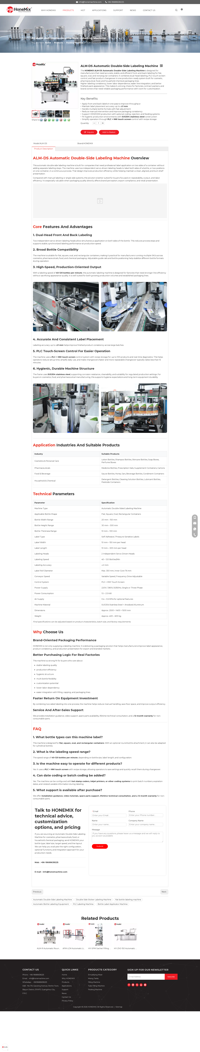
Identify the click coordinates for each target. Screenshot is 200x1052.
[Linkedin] (132, 984)
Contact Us (66, 997)
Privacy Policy (67, 1001)
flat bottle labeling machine (128, 900)
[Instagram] (145, 984)
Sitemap (119, 1007)
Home (64, 975)
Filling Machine (94, 982)
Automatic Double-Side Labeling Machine (52, 900)
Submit (100, 846)
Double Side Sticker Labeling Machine (93, 900)
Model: (36, 143)
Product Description (43, 149)
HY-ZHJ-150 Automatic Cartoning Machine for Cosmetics (125, 948)
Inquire (90, 132)
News (64, 993)
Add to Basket (109, 132)
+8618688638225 (40, 982)
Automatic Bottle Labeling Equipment (51, 904)
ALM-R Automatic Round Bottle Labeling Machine (48, 948)
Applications (67, 986)
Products (65, 982)
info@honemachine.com (90, 2)
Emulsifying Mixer (95, 975)
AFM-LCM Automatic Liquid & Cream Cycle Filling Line (74, 948)
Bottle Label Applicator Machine (113, 904)
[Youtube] (141, 984)
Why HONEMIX (68, 978)
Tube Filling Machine (96, 986)
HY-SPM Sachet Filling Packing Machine (100, 948)
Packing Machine (95, 990)
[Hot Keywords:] (176, 10)
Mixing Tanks (93, 978)
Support (65, 990)
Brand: (80, 143)
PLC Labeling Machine (83, 904)
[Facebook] (128, 984)
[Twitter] (137, 984)
